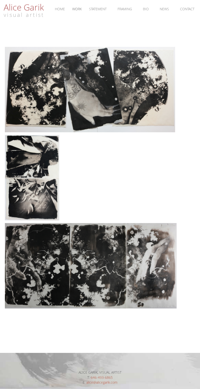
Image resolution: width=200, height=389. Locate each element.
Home (60, 9)
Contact (187, 9)
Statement (98, 9)
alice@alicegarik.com (101, 382)
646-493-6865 (102, 377)
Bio (146, 9)
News (164, 9)
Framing (125, 9)
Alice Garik (24, 7)
